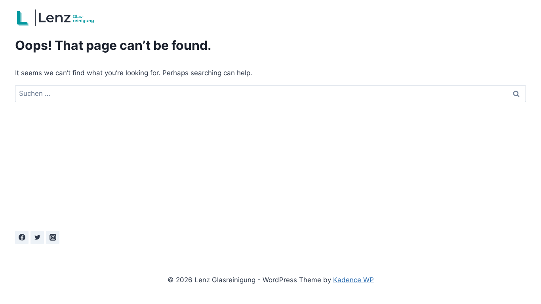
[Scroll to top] (507, 286)
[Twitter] (37, 237)
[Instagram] (52, 237)
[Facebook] (22, 237)
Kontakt (510, 18)
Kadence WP (353, 280)
